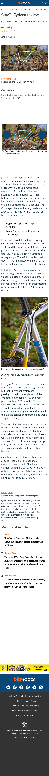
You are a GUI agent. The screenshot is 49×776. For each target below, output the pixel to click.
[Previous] (7, 135)
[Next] (42, 135)
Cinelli (10, 437)
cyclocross (31, 191)
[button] (24, 139)
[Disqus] (24, 628)
